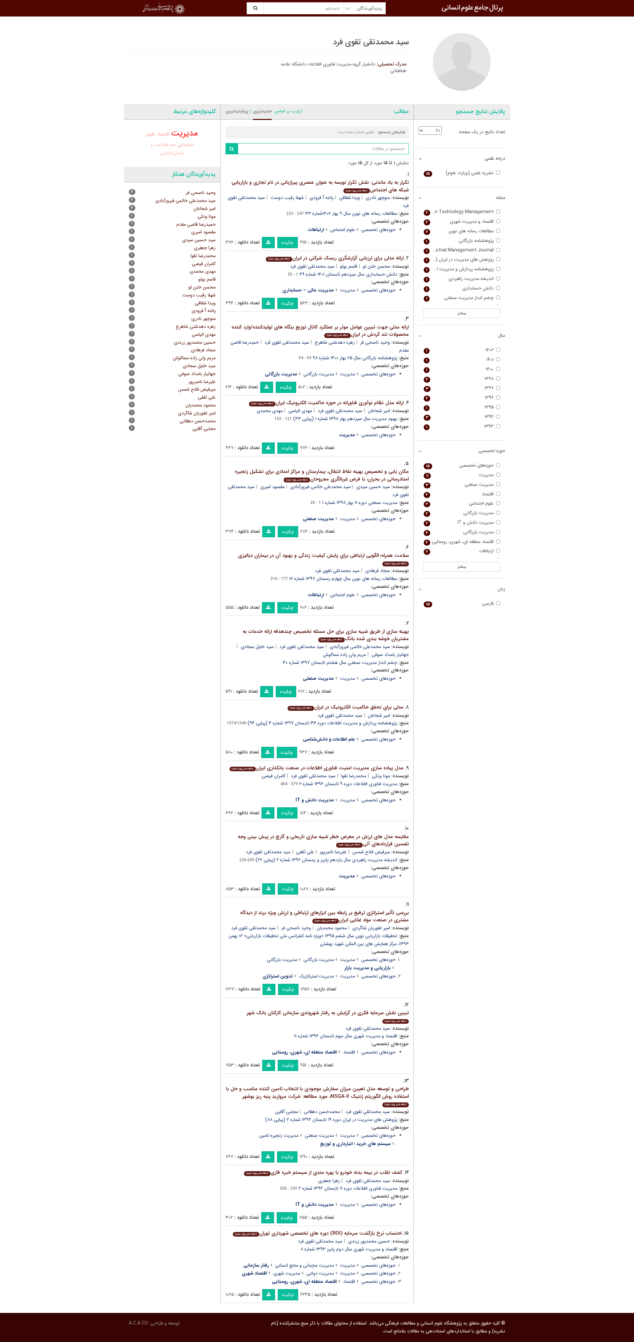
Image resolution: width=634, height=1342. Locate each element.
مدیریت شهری (286, 1273)
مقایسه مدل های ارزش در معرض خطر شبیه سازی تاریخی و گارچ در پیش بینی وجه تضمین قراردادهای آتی (323, 840)
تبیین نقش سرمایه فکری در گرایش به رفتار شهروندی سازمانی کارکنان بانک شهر (328, 1016)
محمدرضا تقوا (353, 776)
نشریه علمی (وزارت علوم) (460, 173)
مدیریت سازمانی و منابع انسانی (304, 1265)
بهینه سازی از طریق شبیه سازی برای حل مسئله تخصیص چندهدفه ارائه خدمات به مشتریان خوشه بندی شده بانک (326, 635)
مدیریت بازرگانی (318, 374)
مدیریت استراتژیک (316, 976)
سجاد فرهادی (377, 570)
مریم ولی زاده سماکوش (344, 654)
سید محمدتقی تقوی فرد (312, 266)
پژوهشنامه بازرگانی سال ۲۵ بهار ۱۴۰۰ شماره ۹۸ (355, 358)
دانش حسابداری (460, 288)
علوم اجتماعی (342, 229)
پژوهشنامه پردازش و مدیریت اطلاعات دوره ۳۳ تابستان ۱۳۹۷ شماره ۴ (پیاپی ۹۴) (322, 723)
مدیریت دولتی (320, 1273)
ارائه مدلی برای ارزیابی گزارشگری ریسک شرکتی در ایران (335, 258)
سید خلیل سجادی (257, 646)
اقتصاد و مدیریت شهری (460, 221)
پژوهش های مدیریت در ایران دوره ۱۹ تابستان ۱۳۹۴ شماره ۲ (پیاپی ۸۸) (331, 1119)
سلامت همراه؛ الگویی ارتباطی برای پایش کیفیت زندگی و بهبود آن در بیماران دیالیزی (323, 559)
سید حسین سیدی (373, 486)
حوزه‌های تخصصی (378, 229)
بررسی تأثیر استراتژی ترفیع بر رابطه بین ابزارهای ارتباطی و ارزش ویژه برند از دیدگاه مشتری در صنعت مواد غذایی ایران (324, 916)
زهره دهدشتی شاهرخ (335, 342)
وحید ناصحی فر (375, 342)
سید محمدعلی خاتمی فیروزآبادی (320, 486)
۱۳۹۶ (460, 398)
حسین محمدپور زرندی (369, 1241)
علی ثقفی (305, 852)
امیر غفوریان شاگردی (371, 928)
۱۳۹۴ (460, 417)
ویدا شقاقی (349, 197)
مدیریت (347, 290)
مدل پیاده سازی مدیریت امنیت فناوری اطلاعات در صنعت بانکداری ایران (317, 768)
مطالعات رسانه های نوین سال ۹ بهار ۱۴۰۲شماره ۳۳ (351, 213)
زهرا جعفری (329, 1180)
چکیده (288, 242)
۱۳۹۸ (460, 379)
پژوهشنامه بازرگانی (460, 241)
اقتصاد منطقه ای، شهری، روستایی (460, 542)
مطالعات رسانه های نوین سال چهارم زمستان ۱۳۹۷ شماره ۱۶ (343, 578)
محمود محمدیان (332, 928)
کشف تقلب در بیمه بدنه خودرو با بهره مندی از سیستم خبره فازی (324, 1172)
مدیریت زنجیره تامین (279, 1135)
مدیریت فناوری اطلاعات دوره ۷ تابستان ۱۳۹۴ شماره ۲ (348, 1188)
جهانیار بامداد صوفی (197, 373)
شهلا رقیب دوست (287, 197)
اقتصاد (349, 1052)
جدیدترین (262, 111)
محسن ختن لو (376, 266)
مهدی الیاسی (300, 410)
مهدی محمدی (270, 410)
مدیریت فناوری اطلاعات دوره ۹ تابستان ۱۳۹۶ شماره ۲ (348, 783)
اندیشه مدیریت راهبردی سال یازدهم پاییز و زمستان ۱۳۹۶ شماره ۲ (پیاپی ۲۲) (326, 859)
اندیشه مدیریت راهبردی (460, 279)
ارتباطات (460, 551)
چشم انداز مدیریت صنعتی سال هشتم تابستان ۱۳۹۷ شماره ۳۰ (340, 662)
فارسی (460, 603)
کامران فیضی (273, 776)
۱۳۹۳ (460, 426)
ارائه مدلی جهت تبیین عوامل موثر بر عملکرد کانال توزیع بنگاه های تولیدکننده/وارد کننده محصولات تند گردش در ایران (320, 331)
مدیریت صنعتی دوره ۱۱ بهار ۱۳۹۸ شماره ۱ (359, 502)
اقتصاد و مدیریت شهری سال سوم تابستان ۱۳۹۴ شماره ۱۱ (345, 1036)
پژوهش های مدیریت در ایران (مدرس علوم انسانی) (459, 259)
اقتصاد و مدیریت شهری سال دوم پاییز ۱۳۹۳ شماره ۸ (348, 1249)
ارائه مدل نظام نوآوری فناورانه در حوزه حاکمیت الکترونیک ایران (327, 403)
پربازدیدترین (237, 111)
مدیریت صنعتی (319, 1135)
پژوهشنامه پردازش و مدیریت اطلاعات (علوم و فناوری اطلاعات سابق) (459, 269)
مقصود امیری (272, 486)
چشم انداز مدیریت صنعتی (460, 298)
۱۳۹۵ (460, 407)
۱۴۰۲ (460, 350)
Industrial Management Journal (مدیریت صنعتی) (459, 250)
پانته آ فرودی (321, 197)
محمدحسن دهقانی (322, 1111)
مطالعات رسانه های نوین (460, 231)
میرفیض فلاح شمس (371, 852)
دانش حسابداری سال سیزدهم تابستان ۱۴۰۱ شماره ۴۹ (348, 274)
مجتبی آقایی (286, 1111)
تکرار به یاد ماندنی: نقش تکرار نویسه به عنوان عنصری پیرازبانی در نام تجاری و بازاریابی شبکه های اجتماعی (320, 186)
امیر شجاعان (379, 410)
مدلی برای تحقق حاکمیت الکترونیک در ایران (346, 707)
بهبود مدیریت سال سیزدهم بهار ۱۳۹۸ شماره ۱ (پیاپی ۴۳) (345, 418)
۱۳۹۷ (460, 388)
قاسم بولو (348, 266)
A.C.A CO (138, 1323)
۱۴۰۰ (460, 369)
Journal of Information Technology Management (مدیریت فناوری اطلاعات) (459, 212)
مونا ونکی (381, 776)
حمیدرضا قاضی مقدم (196, 224)
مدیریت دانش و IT (460, 522)
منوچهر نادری (378, 197)
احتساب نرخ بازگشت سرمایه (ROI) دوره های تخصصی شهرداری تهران (318, 1233)
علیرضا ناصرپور (333, 852)
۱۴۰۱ (460, 360)
